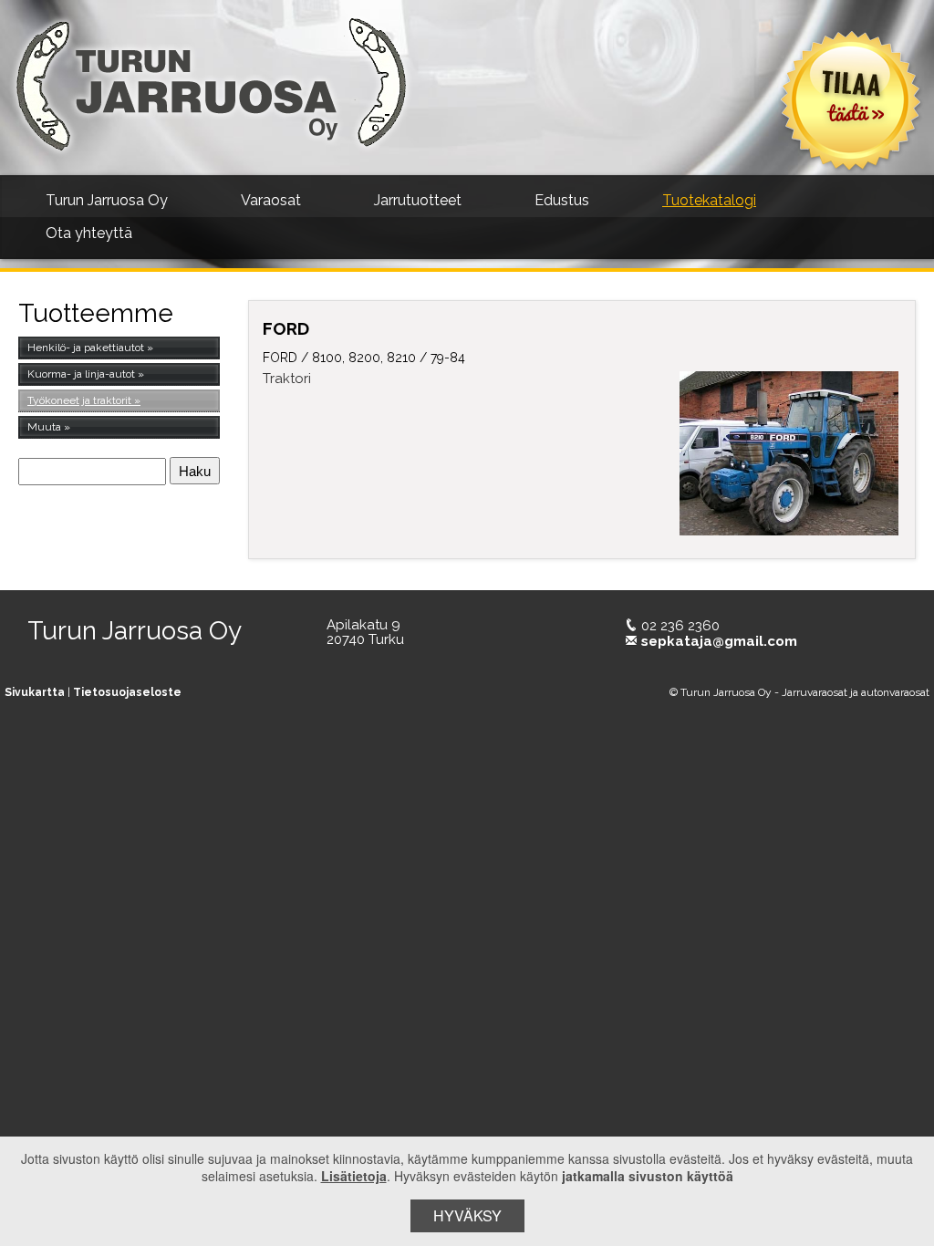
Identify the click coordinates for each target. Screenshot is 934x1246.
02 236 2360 (680, 626)
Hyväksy (467, 1215)
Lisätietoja (354, 1176)
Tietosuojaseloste (127, 692)
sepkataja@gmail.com (719, 641)
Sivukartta (35, 692)
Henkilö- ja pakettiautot (85, 347)
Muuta (44, 427)
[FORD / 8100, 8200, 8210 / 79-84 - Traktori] (789, 453)
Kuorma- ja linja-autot (81, 374)
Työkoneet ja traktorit (79, 400)
